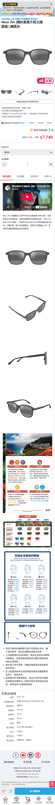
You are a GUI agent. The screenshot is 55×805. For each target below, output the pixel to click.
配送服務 (20, 176)
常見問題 (27, 762)
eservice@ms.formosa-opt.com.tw (27, 774)
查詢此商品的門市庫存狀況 (27, 102)
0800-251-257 (33, 777)
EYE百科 (46, 762)
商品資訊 (7, 176)
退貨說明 (34, 176)
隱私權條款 (9, 762)
